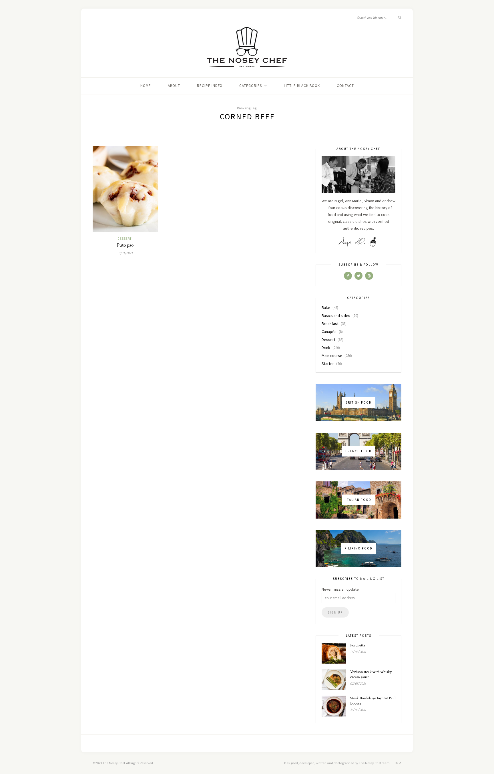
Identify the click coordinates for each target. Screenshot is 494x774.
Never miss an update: (341, 589)
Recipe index (209, 85)
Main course (332, 355)
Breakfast (330, 323)
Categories (250, 85)
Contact (345, 85)
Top (396, 763)
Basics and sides (336, 315)
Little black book (302, 85)
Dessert (124, 239)
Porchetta (357, 645)
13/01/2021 (125, 253)
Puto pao (125, 245)
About (174, 85)
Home (145, 85)
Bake (326, 307)
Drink (326, 347)
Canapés (329, 331)
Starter (328, 363)
